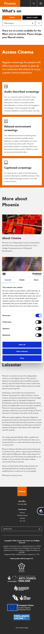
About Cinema (11, 238)
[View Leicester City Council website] (21, 567)
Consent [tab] (8, 280)
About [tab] (36, 280)
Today (12, 18)
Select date (32, 18)
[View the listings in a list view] (39, 23)
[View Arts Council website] (21, 578)
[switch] (38, 322)
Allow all (22, 345)
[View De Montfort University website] (21, 588)
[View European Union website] (21, 607)
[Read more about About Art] (22, 267)
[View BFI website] (21, 597)
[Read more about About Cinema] (22, 224)
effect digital (24, 627)
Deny (22, 358)
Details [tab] (22, 280)
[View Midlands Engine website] (21, 617)
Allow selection (22, 351)
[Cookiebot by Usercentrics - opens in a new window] (32, 274)
